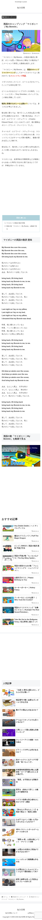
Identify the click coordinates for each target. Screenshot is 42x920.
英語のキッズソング (10, 17)
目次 (18, 218)
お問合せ (31, 913)
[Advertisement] (21, 191)
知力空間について (11, 913)
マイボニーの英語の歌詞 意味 (15, 223)
